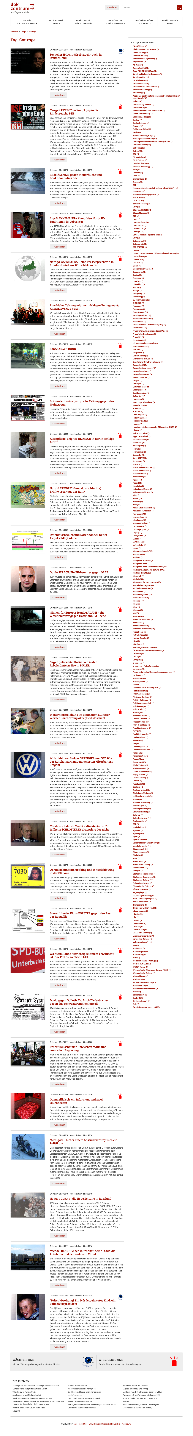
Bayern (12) (138, 126)
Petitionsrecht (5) (140, 691)
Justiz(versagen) (75, 1395)
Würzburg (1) (138, 992)
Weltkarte (144, 22)
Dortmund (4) (138, 278)
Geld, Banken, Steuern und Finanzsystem (84, 1392)
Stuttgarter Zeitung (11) (143, 880)
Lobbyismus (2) (139, 536)
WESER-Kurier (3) (140, 967)
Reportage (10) (139, 762)
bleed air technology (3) (143, 166)
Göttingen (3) (138, 384)
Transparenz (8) (140, 905)
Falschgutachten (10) (142, 315)
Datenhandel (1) (140, 241)
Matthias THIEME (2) (142, 573)
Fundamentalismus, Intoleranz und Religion (141, 1405)
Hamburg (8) (138, 399)
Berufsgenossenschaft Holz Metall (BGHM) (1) (153, 142)
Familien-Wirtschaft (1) (143, 318)
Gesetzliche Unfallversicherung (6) (148, 362)
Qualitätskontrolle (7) (142, 734)
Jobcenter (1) (139, 455)
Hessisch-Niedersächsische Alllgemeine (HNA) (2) (155, 427)
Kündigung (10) (139, 520)
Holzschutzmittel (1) (141, 433)
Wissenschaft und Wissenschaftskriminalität (141, 1395)
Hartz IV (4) (138, 411)
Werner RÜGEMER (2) (142, 964)
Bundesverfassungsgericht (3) (146, 194)
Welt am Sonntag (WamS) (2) (145, 961)
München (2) (138, 616)
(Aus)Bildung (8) (140, 46)
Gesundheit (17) (140, 365)
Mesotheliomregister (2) (143, 585)
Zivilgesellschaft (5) (141, 1001)
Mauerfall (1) (138, 576)
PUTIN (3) (137, 731)
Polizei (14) (138, 712)
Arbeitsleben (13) (140, 80)
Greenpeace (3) (139, 390)
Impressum (126, 1424)
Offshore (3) (138, 653)
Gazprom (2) (138, 352)
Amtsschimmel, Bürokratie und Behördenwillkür (142, 1392)
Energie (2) (137, 290)
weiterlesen (59, 95)
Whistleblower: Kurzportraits (24, 1392)
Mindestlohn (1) (139, 591)
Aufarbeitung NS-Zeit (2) (143, 104)
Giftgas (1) (137, 380)
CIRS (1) (136, 219)
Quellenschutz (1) (140, 737)
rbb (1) (136, 743)
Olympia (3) (138, 660)
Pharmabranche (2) (141, 694)
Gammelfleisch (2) (141, 346)
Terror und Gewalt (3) (142, 902)
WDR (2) (136, 957)
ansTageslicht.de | (81, 1424)
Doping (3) (137, 275)
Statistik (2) (138, 855)
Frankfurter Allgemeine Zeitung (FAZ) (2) (150, 331)
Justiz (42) (137, 464)
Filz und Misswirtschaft (77, 1386)
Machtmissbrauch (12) (143, 551)
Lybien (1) (137, 548)
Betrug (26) (138, 151)
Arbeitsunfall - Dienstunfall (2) (146, 86)
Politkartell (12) (139, 709)
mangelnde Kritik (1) (141, 564)
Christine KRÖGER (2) (142, 210)
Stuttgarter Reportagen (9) (144, 877)
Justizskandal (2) (140, 473)
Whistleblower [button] (114, 22)
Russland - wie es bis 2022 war (135, 1386)
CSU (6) (136, 238)
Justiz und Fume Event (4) (144, 467)
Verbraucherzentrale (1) (143, 936)
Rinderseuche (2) (140, 778)
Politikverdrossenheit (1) (143, 703)
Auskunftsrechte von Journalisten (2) (149, 111)
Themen (55, 22)
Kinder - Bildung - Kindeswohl (80, 1401)
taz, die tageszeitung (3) (143, 895)
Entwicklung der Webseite (99, 1424)
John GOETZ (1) (140, 458)
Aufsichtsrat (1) (140, 107)
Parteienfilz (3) (139, 678)
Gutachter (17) (139, 396)
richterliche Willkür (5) (142, 771)
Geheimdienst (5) (140, 356)
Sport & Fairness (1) (141, 840)
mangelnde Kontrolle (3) (143, 560)
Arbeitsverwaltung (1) (142, 90)
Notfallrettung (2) (140, 635)
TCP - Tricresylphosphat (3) (145, 899)
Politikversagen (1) (141, 706)
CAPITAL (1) (138, 200)
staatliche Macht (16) (142, 846)
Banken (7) (137, 120)
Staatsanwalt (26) (140, 849)
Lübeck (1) (137, 539)
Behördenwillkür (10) (142, 129)
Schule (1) (137, 799)
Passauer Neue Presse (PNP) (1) (147, 688)
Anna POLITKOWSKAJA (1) (145, 71)
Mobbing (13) (138, 601)
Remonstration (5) (141, 756)
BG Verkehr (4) (139, 157)
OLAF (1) (137, 656)
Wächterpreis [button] (82, 22)
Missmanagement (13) (142, 594)
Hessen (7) (137, 424)
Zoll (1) (136, 1004)
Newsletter (112, 7)
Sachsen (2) (138, 787)
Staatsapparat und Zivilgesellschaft (27, 1395)
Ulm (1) (136, 917)
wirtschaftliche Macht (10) (144, 982)
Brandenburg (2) (140, 179)
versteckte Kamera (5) (142, 939)
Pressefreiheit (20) (141, 722)
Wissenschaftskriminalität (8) (145, 989)
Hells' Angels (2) (140, 415)
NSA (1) (136, 641)
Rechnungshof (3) (140, 747)
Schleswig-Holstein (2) (143, 796)
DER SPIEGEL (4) (140, 247)
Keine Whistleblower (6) (143, 492)
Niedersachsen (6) (141, 625)
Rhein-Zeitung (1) (140, 765)
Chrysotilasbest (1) (141, 213)
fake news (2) (139, 309)
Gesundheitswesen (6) (142, 374)
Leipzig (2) (137, 532)
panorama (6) (139, 669)
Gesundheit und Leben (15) (144, 368)
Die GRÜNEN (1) (140, 256)
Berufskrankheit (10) (142, 145)
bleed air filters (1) (141, 163)
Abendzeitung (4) (140, 52)
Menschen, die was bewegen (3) (147, 582)
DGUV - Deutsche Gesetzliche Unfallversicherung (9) (156, 253)
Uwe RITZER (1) (140, 930)
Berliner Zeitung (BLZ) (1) (144, 135)
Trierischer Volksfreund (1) (145, 908)
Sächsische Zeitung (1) (143, 793)
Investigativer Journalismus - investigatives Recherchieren (36, 1386)
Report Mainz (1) (140, 759)
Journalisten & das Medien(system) (137, 1408)
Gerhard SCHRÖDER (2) (143, 359)
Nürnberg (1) (138, 644)
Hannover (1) (138, 408)
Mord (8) (136, 607)
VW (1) (136, 945)
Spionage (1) (138, 833)
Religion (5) (138, 753)
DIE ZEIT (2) (138, 263)
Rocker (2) (137, 781)
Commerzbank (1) (141, 222)
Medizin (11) (138, 579)
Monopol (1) (138, 604)
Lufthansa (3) (139, 542)
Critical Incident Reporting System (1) (149, 235)
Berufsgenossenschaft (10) (145, 138)
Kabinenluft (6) (139, 477)
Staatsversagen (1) (141, 852)
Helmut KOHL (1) (140, 418)
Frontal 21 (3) (138, 337)
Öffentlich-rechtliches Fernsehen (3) (149, 650)
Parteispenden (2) (140, 681)
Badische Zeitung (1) (142, 117)
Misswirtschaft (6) (141, 598)
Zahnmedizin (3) (140, 995)
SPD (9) (136, 824)
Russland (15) (139, 784)
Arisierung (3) (139, 93)
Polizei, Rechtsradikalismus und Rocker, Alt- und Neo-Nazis (91, 1405)
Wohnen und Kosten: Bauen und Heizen (29, 1408)
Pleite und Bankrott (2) (142, 697)
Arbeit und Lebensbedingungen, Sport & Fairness (32, 1398)
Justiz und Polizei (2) (142, 470)
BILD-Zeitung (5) (140, 160)
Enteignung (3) (139, 294)
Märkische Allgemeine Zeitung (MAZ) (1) (150, 570)
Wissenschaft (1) (140, 985)
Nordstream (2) (139, 632)
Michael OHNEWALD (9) (143, 588)
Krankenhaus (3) (140, 517)
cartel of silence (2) (141, 204)
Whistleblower (111, 1359)
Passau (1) (137, 685)
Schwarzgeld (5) (140, 805)
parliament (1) (139, 675)
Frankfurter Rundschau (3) (144, 334)
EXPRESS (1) (138, 303)
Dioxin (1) (137, 266)
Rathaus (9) (138, 740)
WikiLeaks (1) (139, 979)
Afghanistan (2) (139, 62)
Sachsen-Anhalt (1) (141, 790)
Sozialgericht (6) (140, 821)
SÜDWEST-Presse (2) (142, 889)
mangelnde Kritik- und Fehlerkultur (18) (150, 567)
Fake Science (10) (141, 312)
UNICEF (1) (138, 926)
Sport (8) (137, 837)
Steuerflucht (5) (140, 861)
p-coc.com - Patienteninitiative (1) (147, 666)
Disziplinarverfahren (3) (143, 269)
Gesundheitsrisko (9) (142, 371)
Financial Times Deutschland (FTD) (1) (149, 325)
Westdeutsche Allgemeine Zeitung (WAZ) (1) (152, 970)
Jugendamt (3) (139, 461)
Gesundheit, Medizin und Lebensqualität (84, 1398)
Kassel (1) (137, 483)
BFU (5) (136, 154)
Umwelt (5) (137, 920)
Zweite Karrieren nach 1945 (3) (146, 1007)
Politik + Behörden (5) (142, 700)
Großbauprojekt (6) (141, 393)
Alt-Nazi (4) (138, 65)
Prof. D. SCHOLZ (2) (141, 725)
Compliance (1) (139, 225)
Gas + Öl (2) (138, 349)
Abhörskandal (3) (140, 55)
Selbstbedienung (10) (142, 818)
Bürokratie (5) (139, 197)
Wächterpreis (23, 1359)
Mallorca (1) (138, 557)
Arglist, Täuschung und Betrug (135, 1389)
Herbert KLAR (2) (140, 421)
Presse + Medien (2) (141, 719)
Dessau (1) (137, 250)
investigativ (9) (139, 446)
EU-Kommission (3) (141, 300)
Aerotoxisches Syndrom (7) (145, 59)
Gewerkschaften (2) (141, 377)
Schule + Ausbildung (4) (143, 802)
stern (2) (136, 858)
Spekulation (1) (139, 827)
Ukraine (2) (138, 914)
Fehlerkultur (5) (139, 321)
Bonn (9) (136, 176)
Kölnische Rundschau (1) (143, 511)
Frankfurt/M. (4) (140, 328)
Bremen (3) (138, 182)
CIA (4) (136, 216)
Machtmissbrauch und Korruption (82, 1389)
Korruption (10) (139, 514)
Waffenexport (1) (140, 951)
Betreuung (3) (139, 148)
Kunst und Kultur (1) (141, 523)
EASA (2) (137, 287)
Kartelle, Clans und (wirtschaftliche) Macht (30, 1389)
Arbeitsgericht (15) (141, 77)
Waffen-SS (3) (139, 948)
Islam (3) (137, 449)
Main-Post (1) (139, 554)
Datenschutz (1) (140, 244)
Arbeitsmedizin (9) (141, 83)
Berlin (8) (137, 132)
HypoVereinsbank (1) (142, 436)
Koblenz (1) (138, 501)
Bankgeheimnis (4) (141, 123)
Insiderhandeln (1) (141, 439)
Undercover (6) (139, 923)
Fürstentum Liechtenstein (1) (145, 343)
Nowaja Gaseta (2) (141, 638)
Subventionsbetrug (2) (142, 883)
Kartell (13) (137, 480)
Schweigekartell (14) (142, 808)
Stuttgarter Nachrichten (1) (144, 874)
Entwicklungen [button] (26, 22)
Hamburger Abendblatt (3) (144, 402)
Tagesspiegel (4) (140, 892)
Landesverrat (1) (140, 526)
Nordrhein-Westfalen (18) (144, 629)
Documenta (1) (139, 272)
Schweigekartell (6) (141, 812)
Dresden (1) (138, 281)
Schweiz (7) (138, 815)
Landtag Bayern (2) (141, 529)
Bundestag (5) (139, 191)
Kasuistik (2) (138, 486)
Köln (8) (136, 504)
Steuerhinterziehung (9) (143, 864)
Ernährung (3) (139, 297)
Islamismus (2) (139, 452)
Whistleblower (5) (140, 976)
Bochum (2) (138, 173)
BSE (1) (136, 185)
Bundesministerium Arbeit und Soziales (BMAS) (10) (155, 188)
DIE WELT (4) (138, 259)
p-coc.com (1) (139, 663)
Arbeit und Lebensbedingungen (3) (148, 74)
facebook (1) (138, 306)
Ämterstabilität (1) (141, 68)
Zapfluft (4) (138, 998)
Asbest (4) (137, 101)
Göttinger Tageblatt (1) (142, 387)
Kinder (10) (137, 498)
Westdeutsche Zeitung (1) (144, 973)
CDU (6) (136, 207)
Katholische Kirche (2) (142, 489)
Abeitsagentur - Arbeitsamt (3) (146, 49)
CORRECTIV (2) (140, 228)
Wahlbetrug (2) (139, 954)
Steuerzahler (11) (140, 868)
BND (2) (136, 169)
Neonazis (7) (138, 622)
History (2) (137, 430)
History (126, 1401)
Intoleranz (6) (139, 442)
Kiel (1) (136, 495)
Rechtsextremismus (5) (143, 750)
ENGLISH (16, 1411)
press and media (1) (141, 716)
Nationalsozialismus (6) (143, 619)
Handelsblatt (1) (140, 405)
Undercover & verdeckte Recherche (82, 1408)
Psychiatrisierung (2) (142, 728)
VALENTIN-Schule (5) (142, 933)
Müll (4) (136, 613)
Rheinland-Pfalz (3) (141, 768)
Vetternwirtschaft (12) (142, 942)
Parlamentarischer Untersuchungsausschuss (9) (154, 672)
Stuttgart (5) (138, 871)
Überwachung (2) (140, 911)
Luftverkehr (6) (139, 545)
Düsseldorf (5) (139, 284)
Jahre (170, 22)
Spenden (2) (138, 830)
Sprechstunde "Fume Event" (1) (146, 843)
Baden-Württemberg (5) (143, 114)
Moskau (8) (138, 610)
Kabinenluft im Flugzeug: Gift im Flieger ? (140, 1398)
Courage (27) (138, 231)
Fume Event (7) (139, 340)
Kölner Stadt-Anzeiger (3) (144, 508)
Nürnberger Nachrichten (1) (145, 647)
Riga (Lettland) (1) (141, 774)
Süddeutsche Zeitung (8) (143, 886)
